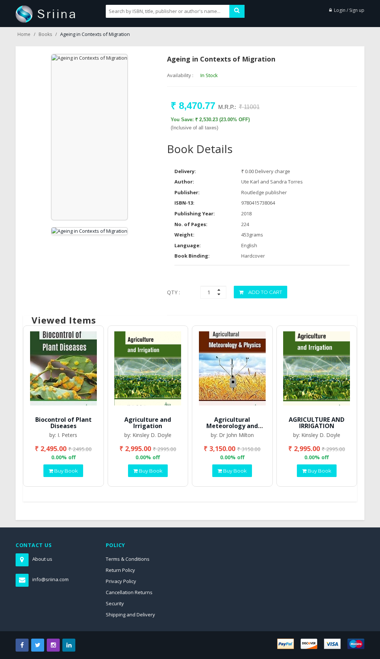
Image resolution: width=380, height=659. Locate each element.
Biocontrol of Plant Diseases (63, 422)
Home (23, 34)
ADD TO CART (264, 292)
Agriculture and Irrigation (147, 422)
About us (42, 559)
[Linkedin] (68, 645)
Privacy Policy (121, 581)
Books (45, 34)
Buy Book (65, 471)
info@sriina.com (50, 579)
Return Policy (120, 570)
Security (115, 603)
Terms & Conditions (128, 559)
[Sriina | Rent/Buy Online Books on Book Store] (45, 13)
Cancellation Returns (129, 592)
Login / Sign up (349, 10)
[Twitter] (37, 645)
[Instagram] (53, 645)
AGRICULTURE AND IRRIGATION (316, 422)
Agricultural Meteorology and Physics (232, 426)
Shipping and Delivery (130, 614)
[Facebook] (22, 645)
